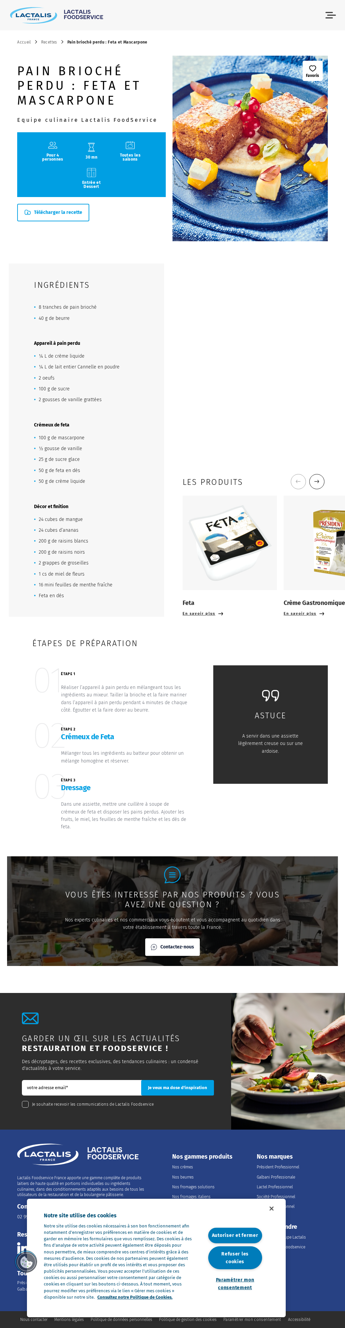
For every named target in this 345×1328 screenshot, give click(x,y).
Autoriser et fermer (235, 1235)
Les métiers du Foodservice (281, 1247)
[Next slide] (316, 481)
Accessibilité (299, 1319)
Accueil (24, 42)
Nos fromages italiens (191, 1196)
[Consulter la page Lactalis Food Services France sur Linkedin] (23, 1248)
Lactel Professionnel (275, 1187)
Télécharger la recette (58, 212)
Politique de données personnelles (121, 1319)
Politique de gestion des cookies (188, 1319)
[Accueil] (56, 15)
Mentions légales (69, 1319)
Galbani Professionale (276, 1177)
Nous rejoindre (277, 1226)
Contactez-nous (177, 947)
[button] (330, 15)
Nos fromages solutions (193, 1187)
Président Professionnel (278, 1167)
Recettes (49, 42)
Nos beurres (183, 1177)
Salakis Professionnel (275, 1206)
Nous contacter (34, 1319)
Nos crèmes (182, 1167)
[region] (156, 1258)
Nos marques (275, 1156)
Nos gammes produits (202, 1156)
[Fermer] (271, 1208)
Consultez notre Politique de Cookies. (134, 1297)
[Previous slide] (298, 481)
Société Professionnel (276, 1196)
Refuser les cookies (235, 1258)
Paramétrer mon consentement (235, 1284)
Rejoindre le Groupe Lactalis (281, 1237)
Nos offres (266, 1257)
